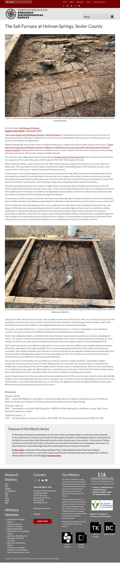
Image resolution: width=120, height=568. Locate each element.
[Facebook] (35, 480)
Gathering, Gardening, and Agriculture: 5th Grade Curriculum (17, 538)
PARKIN (8, 489)
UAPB (7, 500)
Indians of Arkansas (14, 524)
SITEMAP (37, 514)
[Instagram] (39, 480)
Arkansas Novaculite (14, 529)
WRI (6, 503)
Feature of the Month (15, 131)
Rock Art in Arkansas (15, 526)
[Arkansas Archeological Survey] (31, 14)
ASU (6, 484)
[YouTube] (42, 480)
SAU (6, 493)
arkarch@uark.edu (40, 502)
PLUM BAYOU (10, 491)
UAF (6, 496)
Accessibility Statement (41, 508)
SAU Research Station (29, 128)
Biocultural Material (109, 534)
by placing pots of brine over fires (70, 157)
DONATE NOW (42, 521)
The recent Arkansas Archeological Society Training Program (32, 135)
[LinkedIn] (46, 480)
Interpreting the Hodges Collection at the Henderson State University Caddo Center (18, 549)
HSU (6, 486)
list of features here (51, 455)
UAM (7, 498)
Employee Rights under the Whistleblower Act (102, 493)
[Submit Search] (6, 1)
